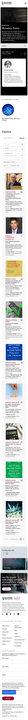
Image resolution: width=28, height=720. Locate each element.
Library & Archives (7, 638)
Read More (14, 193)
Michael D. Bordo (15, 208)
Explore (4, 46)
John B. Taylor (15, 294)
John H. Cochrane (11, 416)
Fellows (4, 635)
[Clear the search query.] (20, 150)
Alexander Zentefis (12, 334)
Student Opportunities (18, 626)
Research (4, 629)
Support (6, 589)
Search (4, 644)
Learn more (14, 73)
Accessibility (17, 646)
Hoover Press (18, 642)
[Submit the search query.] (22, 145)
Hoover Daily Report (19, 639)
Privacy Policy (5, 716)
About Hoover (5, 626)
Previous (21, 53)
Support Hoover (6, 641)
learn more (14, 112)
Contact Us (17, 636)
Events (16, 633)
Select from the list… (11, 155)
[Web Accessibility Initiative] (6, 3)
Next (24, 53)
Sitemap (12, 716)
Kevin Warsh (11, 251)
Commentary (5, 632)
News (15, 630)
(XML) (15, 716)
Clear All (22, 138)
